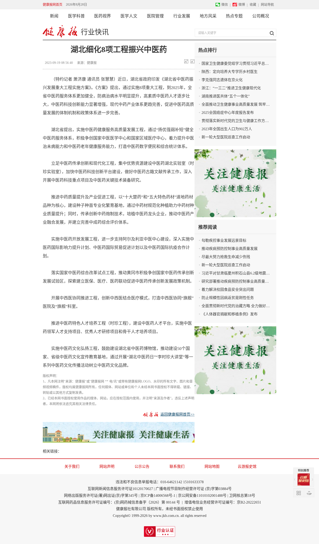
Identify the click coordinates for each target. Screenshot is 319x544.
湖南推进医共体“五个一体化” (226, 96)
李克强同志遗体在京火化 (222, 80)
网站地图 (212, 466)
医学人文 (129, 16)
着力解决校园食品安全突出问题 (228, 290)
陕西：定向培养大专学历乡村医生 (230, 72)
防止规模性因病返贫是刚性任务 (228, 298)
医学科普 (76, 16)
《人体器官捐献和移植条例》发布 (230, 314)
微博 (241, 4)
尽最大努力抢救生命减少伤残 (226, 257)
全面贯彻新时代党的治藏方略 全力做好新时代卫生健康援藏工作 (239, 306)
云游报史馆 (247, 466)
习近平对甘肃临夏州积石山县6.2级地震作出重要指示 (239, 273)
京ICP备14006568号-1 (157, 495)
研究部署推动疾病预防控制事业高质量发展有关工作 (239, 281)
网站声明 (106, 466)
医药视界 (102, 16)
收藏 (253, 4)
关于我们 (71, 466)
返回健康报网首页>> (177, 414)
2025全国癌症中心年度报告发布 (228, 113)
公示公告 (142, 466)
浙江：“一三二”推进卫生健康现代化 (231, 88)
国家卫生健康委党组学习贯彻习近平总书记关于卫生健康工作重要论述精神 (239, 63)
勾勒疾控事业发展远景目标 (224, 240)
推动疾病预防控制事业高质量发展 (230, 249)
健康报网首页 (52, 4)
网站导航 (267, 4)
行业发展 (181, 16)
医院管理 (155, 16)
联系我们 (177, 466)
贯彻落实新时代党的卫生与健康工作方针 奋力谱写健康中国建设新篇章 (239, 121)
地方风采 (208, 16)
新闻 (54, 16)
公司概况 (260, 16)
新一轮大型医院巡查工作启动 (226, 137)
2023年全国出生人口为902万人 (227, 129)
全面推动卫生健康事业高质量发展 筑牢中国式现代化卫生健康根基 (239, 104)
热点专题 (234, 16)
